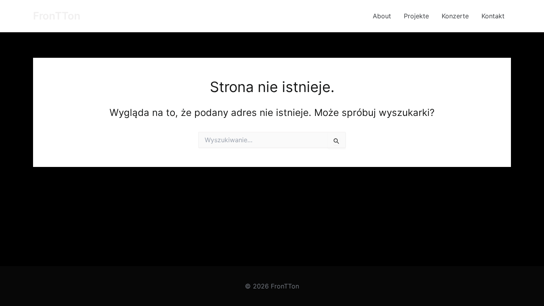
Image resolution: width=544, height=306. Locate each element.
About (382, 16)
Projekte (416, 16)
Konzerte (455, 16)
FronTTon (56, 16)
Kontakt (493, 16)
